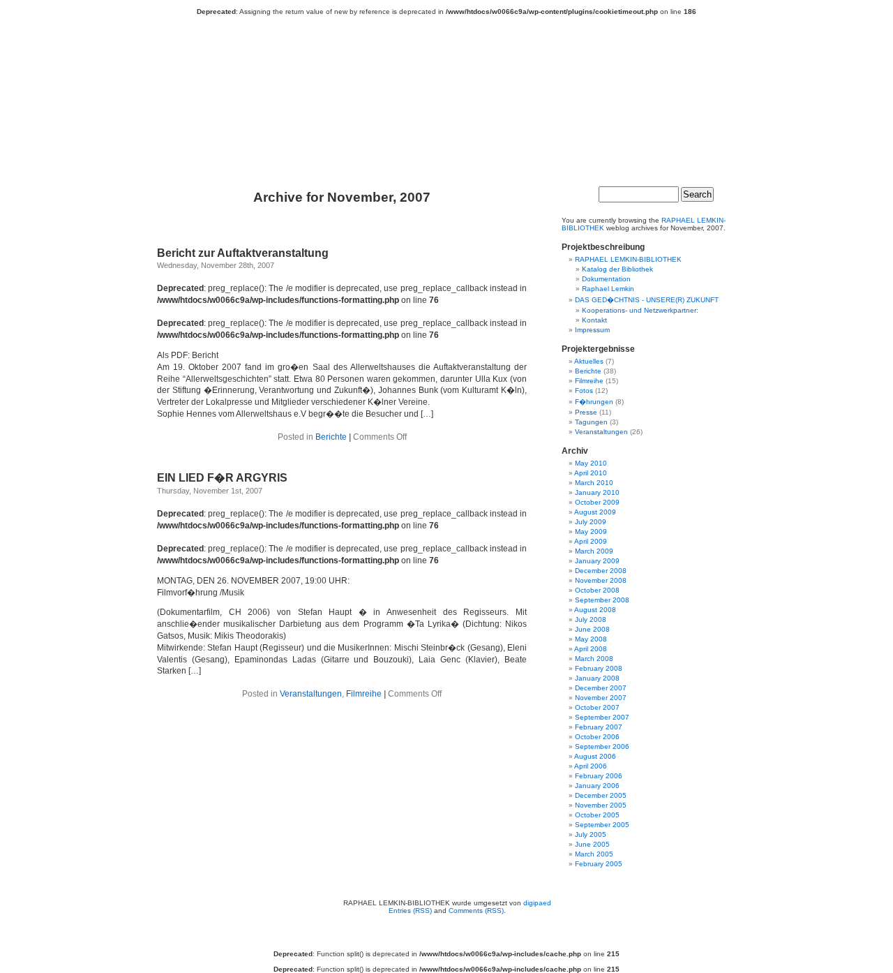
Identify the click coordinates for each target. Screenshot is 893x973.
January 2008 (597, 678)
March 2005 (594, 854)
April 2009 (590, 541)
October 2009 (597, 502)
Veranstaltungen (311, 694)
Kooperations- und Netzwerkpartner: (640, 310)
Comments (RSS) (476, 910)
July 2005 (590, 834)
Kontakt (594, 320)
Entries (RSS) (410, 910)
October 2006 (597, 737)
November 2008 (600, 580)
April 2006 (590, 766)
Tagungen (591, 422)
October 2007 (597, 707)
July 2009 (590, 522)
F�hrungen (594, 402)
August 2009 (595, 512)
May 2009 (591, 531)
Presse (586, 412)
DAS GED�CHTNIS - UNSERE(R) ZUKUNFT (647, 300)
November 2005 (600, 805)
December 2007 (600, 688)
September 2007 (602, 717)
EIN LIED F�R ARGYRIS (222, 478)
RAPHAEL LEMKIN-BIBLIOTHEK (453, 99)
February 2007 (598, 727)
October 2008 (597, 590)
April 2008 (590, 649)
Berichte (331, 437)
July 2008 (590, 619)
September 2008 (602, 600)
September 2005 (602, 825)
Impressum (592, 330)
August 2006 (595, 756)
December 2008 (600, 570)
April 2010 (590, 473)
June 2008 (592, 629)
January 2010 (597, 492)
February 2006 (598, 776)
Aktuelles (588, 361)
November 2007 (600, 697)
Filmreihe (364, 694)
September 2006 (602, 746)
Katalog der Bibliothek (617, 269)
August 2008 (595, 610)
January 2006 (597, 785)
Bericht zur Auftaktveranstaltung (243, 253)
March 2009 (594, 551)
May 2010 (591, 463)
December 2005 (600, 795)
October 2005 (597, 815)
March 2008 (594, 658)
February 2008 (598, 668)
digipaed (537, 903)
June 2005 (592, 844)
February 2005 (598, 864)
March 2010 (594, 482)
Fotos (584, 390)
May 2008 (591, 639)
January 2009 (597, 561)
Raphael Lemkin (608, 288)
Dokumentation (606, 279)
